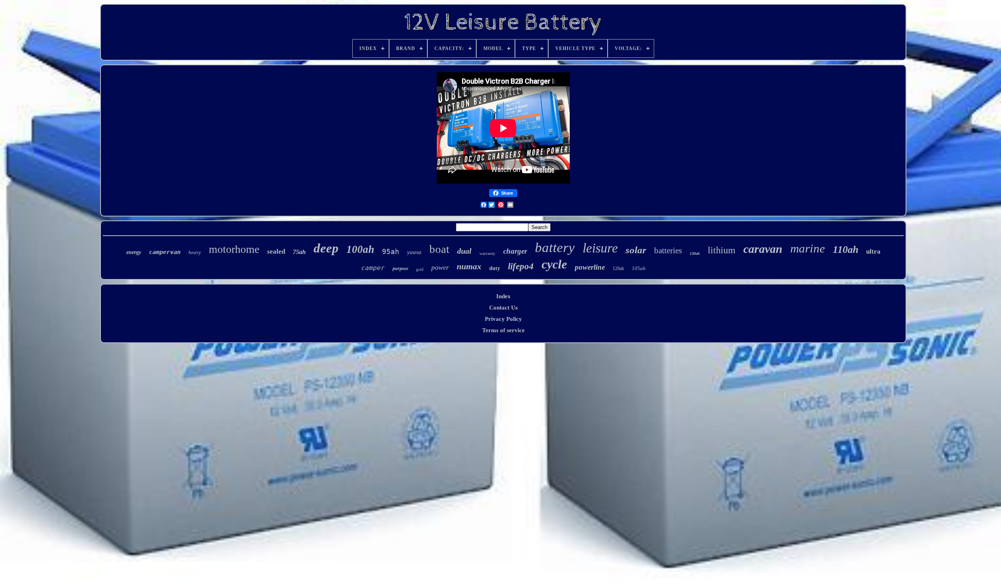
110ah (845, 249)
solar (636, 250)
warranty (487, 253)
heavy (194, 252)
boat (439, 249)
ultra (873, 251)
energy (133, 252)
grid (419, 269)
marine (807, 248)
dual (464, 251)
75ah (299, 252)
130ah (695, 253)
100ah (360, 249)
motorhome (234, 249)
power (440, 267)
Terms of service (503, 330)
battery (555, 247)
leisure (600, 248)
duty (494, 268)
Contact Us (503, 307)
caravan (762, 248)
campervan (165, 252)
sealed (276, 251)
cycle (554, 264)
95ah (390, 251)
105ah (639, 268)
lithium (722, 250)
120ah (618, 268)
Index (503, 296)
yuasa (414, 252)
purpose (400, 268)
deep (326, 248)
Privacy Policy (503, 319)
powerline (590, 267)
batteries (668, 250)
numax (469, 266)
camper (373, 268)
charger (515, 251)
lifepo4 (521, 266)
